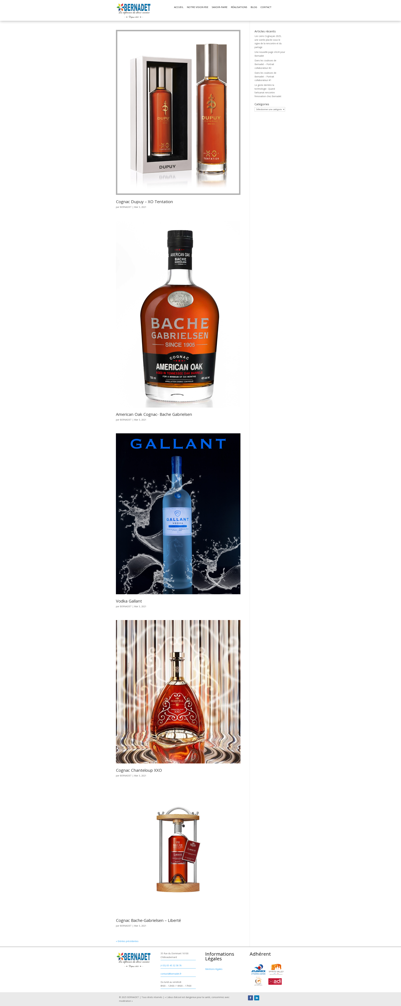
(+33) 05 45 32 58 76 (171, 965)
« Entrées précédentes (127, 941)
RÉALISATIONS (239, 7)
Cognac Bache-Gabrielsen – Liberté (148, 920)
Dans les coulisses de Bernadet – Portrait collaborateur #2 (265, 64)
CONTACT (265, 7)
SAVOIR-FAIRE (219, 7)
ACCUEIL (178, 7)
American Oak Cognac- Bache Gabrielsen (154, 414)
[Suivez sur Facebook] (250, 997)
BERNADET (126, 206)
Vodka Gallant (129, 601)
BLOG (254, 7)
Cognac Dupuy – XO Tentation (144, 201)
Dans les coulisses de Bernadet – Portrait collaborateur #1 (265, 76)
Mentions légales (213, 969)
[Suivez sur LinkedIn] (256, 997)
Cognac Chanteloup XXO (139, 770)
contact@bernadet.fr (171, 973)
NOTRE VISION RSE (197, 7)
